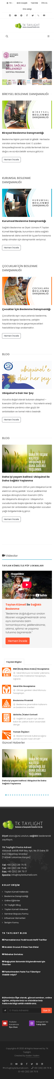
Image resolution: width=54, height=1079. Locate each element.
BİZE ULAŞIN (22, 3)
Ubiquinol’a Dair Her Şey (18, 393)
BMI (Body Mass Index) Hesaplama (31, 669)
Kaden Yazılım (32, 1055)
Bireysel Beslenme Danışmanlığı (23, 133)
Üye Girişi (27, 9)
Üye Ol (44, 3)
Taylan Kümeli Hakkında (16, 891)
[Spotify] (21, 15)
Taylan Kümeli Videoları (16, 909)
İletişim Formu (11, 922)
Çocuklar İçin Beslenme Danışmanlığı (26, 309)
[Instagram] (10, 15)
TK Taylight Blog (12, 904)
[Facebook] (27, 15)
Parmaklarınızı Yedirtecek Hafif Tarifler (25, 939)
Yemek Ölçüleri (21, 731)
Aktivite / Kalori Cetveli (25, 714)
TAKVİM (34, 3)
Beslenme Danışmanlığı (16, 896)
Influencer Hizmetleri (14, 918)
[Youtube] (15, 15)
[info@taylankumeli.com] (44, 15)
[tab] (14, 662)
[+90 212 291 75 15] (38, 15)
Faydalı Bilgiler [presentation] (14, 662)
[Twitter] (32, 15)
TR (10, 3)
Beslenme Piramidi (23, 700)
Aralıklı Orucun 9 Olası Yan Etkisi (21, 947)
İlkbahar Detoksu (13, 954)
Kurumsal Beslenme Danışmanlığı (24, 221)
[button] (6, 795)
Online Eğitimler (12, 900)
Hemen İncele (11, 159)
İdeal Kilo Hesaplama (24, 686)
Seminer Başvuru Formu (16, 913)
